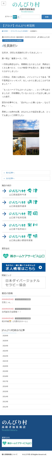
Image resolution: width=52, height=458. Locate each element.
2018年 (5, 376)
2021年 (5, 361)
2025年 (5, 341)
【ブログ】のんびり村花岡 (13, 40)
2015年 (5, 391)
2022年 (5, 356)
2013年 (5, 402)
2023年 (5, 351)
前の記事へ (10, 173)
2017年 (5, 381)
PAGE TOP (48, 442)
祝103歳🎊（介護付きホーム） (15, 321)
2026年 (5, 336)
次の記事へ (10, 178)
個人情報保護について (10, 454)
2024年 (5, 346)
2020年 (5, 366)
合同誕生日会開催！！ (11, 312)
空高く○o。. (7, 302)
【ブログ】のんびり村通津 (22, 299)
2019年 (5, 371)
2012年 (5, 407)
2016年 (5, 386)
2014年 (5, 396)
